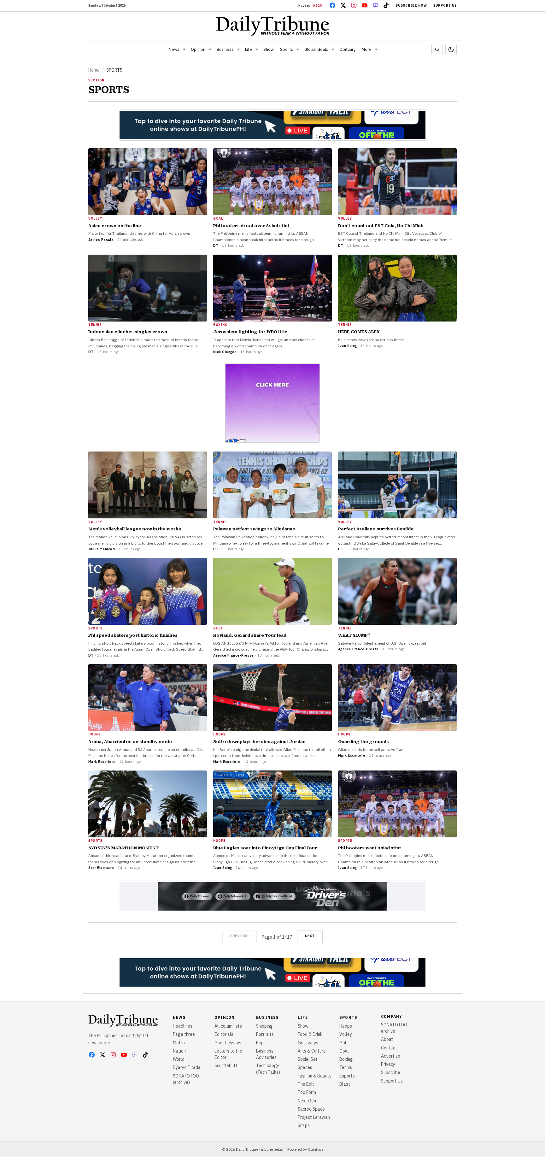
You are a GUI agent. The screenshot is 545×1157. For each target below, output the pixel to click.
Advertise (390, 1056)
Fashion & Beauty (314, 1076)
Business (225, 49)
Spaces (305, 1067)
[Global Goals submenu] (332, 49)
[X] (343, 5)
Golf (343, 1043)
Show (268, 49)
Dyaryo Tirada (187, 1067)
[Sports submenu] (297, 49)
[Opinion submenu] (210, 49)
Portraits (265, 1034)
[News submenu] (184, 49)
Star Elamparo (101, 867)
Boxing (346, 1059)
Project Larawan (314, 1117)
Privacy (388, 1064)
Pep (260, 1043)
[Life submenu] (256, 49)
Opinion (198, 49)
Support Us (445, 5)
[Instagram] (353, 5)
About (387, 1039)
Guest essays (227, 1043)
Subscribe (390, 1072)
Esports (347, 1076)
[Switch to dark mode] (451, 49)
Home (94, 70)
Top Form (307, 1092)
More (367, 49)
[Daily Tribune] (273, 25)
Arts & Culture (312, 1051)
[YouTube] (364, 5)
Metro (179, 1043)
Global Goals (316, 49)
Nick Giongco (225, 352)
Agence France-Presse (233, 655)
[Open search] (437, 49)
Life (248, 49)
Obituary (347, 49)
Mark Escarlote (101, 761)
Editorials (223, 1034)
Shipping (264, 1026)
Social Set (308, 1059)
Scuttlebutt (225, 1065)
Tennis (345, 1067)
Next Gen (307, 1101)
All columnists (228, 1026)
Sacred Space (311, 1109)
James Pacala (101, 239)
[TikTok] (386, 5)
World (179, 1059)
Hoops (345, 1026)
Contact (389, 1048)
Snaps (304, 1125)
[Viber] (375, 5)
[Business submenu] (238, 49)
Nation (179, 1051)
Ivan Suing (347, 346)
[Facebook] (332, 5)
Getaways (308, 1043)
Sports (286, 49)
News (174, 49)
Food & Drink (310, 1034)
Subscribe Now (411, 5)
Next (310, 936)
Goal (344, 1051)
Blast (344, 1084)
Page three (184, 1034)
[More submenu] (376, 49)
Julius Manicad (101, 549)
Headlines (182, 1026)
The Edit (306, 1084)
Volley (345, 1034)
